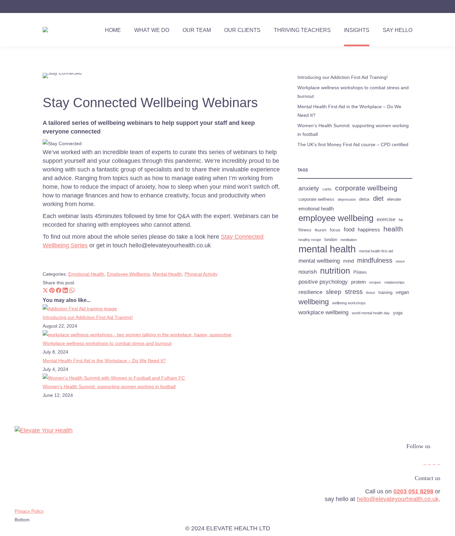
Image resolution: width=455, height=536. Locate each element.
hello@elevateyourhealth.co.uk (398, 499)
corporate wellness (316, 199)
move (400, 261)
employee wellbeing (335, 218)
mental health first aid (376, 251)
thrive (370, 293)
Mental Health (167, 274)
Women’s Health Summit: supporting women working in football (109, 386)
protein (358, 282)
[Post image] (80, 308)
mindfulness (374, 260)
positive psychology (323, 281)
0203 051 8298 (413, 491)
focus (335, 229)
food (349, 229)
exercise (386, 219)
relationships (394, 282)
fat (401, 220)
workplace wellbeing (323, 312)
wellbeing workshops (349, 303)
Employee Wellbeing (128, 274)
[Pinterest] (52, 291)
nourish (307, 271)
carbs (327, 189)
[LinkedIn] (65, 291)
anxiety (308, 188)
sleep (333, 291)
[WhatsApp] (72, 291)
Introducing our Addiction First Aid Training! (88, 317)
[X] (45, 291)
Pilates (360, 272)
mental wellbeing (319, 260)
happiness (369, 229)
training (385, 292)
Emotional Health (86, 274)
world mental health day (371, 313)
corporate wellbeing (366, 188)
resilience (310, 292)
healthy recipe (309, 240)
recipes (375, 282)
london (330, 239)
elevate (394, 199)
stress (354, 291)
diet (378, 198)
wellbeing (313, 302)
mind (348, 261)
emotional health (316, 208)
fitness (304, 229)
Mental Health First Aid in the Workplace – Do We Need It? (104, 360)
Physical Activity (201, 274)
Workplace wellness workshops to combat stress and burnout (107, 343)
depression (347, 199)
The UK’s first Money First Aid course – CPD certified (352, 144)
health (393, 229)
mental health (327, 249)
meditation (348, 240)
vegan (402, 292)
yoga (397, 312)
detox (364, 199)
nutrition (335, 270)
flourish (320, 230)
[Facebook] (58, 291)
